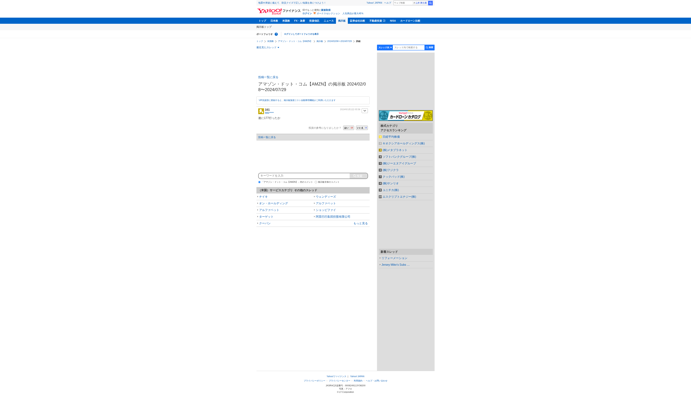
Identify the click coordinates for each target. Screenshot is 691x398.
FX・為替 (299, 20)
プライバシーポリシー (314, 380)
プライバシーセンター (339, 380)
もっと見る (360, 223)
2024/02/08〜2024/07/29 (339, 41)
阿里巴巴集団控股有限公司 (333, 216)
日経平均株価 (391, 136)
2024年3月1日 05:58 (350, 109)
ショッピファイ (326, 210)
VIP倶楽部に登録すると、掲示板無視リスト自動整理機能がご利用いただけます (297, 100)
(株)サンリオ (391, 183)
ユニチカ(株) (391, 190)
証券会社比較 (357, 20)
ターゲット (266, 216)
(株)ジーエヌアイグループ (399, 163)
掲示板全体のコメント (329, 182)
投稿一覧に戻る (268, 77)
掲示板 (342, 20)
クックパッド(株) (394, 176)
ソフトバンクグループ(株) (399, 156)
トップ (262, 20)
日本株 (274, 20)
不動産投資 (375, 20)
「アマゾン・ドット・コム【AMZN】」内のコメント (287, 182)
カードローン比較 (410, 20)
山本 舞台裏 (421, 3)
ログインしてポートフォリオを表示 (301, 34)
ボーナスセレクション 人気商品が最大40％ (340, 13)
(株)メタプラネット (395, 150)
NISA (393, 20)
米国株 (286, 20)
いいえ (362, 128)
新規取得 (326, 10)
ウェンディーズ (326, 196)
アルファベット (326, 203)
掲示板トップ (264, 26)
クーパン (265, 223)
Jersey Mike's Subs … (395, 264)
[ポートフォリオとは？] (276, 34)
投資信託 (314, 20)
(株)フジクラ (391, 170)
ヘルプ (387, 2)
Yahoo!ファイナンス (336, 376)
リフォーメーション (394, 258)
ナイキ (263, 196)
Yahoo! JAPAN (374, 2)
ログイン (307, 13)
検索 (430, 3)
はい (348, 128)
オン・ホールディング (273, 203)
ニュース (329, 20)
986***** (269, 113)
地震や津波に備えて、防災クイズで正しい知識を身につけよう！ (292, 2)
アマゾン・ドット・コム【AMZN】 (295, 41)
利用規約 (358, 380)
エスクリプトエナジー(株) (399, 196)
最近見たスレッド (266, 47)
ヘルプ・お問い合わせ (376, 380)
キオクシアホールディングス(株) (404, 143)
